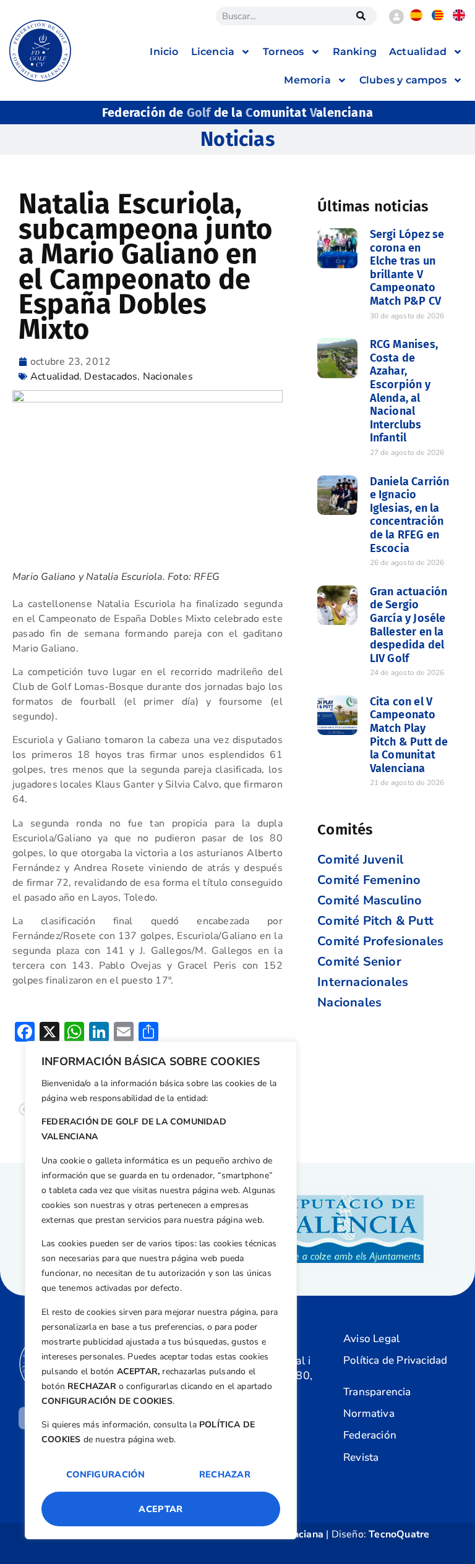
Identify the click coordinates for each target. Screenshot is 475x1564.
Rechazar (224, 1474)
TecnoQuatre (399, 1534)
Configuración (105, 1474)
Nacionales (168, 376)
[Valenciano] (437, 18)
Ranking (355, 51)
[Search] (361, 16)
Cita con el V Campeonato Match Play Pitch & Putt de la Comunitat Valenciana (409, 735)
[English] (458, 18)
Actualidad (54, 376)
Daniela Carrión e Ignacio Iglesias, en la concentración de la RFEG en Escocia (410, 515)
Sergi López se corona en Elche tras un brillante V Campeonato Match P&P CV (407, 267)
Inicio (164, 51)
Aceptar (160, 1509)
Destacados (110, 376)
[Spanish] (416, 18)
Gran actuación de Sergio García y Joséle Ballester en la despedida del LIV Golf (409, 625)
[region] (161, 1290)
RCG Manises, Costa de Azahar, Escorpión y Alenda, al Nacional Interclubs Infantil (404, 391)
